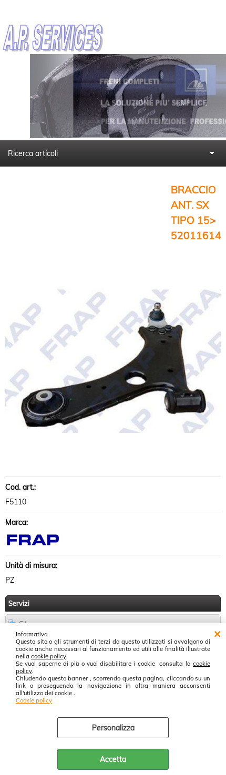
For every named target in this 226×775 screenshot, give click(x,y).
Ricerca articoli (33, 153)
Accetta (113, 759)
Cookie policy (34, 700)
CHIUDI (217, 633)
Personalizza (113, 727)
